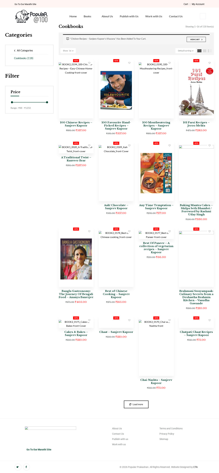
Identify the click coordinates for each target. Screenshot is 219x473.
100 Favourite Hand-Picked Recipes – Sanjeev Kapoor (116, 125)
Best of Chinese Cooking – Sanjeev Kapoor (116, 294)
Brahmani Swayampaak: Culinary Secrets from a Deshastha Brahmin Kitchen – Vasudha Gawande (196, 297)
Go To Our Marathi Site (25, 4)
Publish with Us (129, 16)
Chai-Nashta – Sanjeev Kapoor (156, 381)
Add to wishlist (89, 62)
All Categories (25, 50)
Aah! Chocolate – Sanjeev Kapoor (116, 207)
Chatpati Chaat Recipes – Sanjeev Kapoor (196, 333)
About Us (107, 16)
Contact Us (176, 16)
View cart (195, 39)
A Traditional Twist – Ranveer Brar (76, 159)
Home (73, 16)
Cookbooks (23, 58)
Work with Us (153, 16)
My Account (198, 4)
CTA (195, 467)
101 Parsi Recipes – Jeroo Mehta (196, 124)
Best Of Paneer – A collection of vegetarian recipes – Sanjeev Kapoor (156, 247)
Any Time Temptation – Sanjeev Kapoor (156, 207)
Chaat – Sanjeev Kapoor (116, 332)
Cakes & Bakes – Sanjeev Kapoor (76, 333)
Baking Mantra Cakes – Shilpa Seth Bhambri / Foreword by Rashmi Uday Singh (196, 210)
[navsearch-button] (203, 16)
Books (87, 16)
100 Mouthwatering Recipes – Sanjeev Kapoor (156, 125)
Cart (186, 4)
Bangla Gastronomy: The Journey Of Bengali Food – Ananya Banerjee (76, 294)
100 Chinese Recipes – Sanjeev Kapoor (76, 124)
